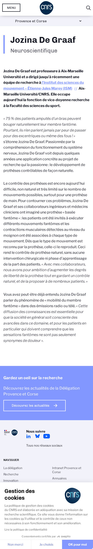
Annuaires (59, 478)
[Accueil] (46, 8)
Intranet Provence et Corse (66, 470)
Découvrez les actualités (30, 406)
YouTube (46, 436)
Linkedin (28, 436)
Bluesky (37, 436)
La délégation (12, 468)
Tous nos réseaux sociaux (44, 445)
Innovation (10, 480)
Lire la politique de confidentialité (26, 529)
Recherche (11, 474)
